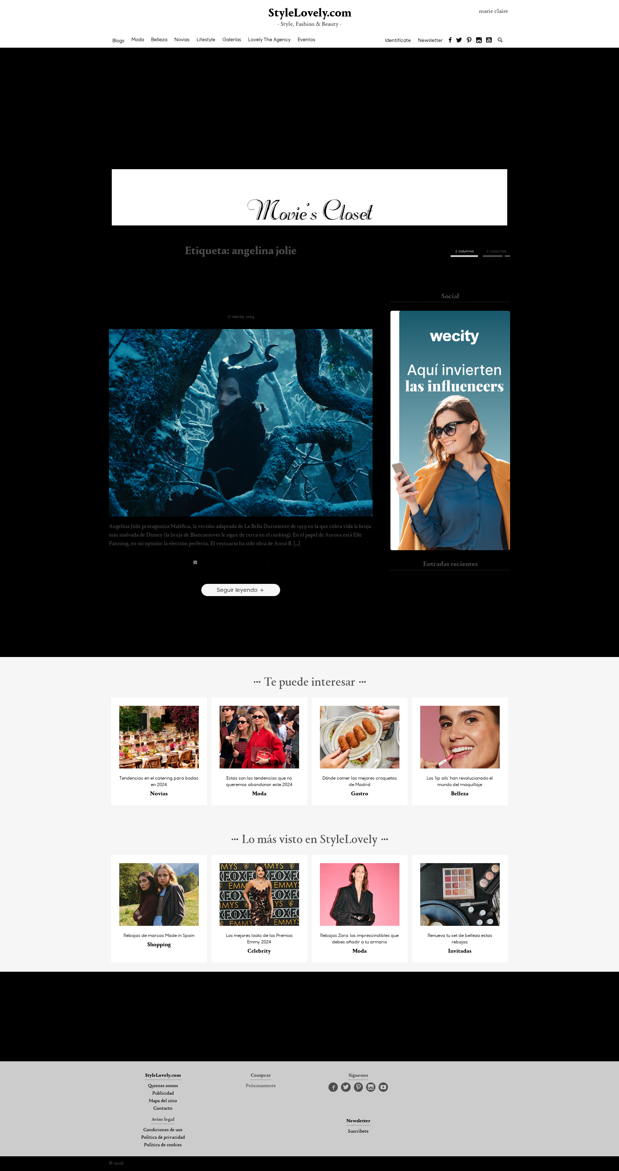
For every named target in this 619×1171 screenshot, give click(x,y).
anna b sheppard (237, 562)
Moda (137, 39)
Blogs (118, 40)
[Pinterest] (469, 40)
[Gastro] (360, 766)
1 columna (464, 250)
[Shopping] (159, 924)
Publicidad (163, 1093)
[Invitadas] (460, 924)
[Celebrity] (259, 924)
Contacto (162, 1108)
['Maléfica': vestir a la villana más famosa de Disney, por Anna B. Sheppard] (241, 423)
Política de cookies (163, 1145)
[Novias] (159, 766)
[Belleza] (460, 766)
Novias (181, 39)
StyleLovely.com (309, 13)
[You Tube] (489, 40)
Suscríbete (358, 1131)
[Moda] (259, 766)
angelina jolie (209, 562)
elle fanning (279, 562)
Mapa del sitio (163, 1101)
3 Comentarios (241, 574)
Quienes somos (163, 1086)
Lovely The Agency (269, 39)
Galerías (231, 39)
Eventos (306, 39)
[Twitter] (459, 40)
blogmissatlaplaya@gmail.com (450, 277)
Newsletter (430, 40)
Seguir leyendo (238, 589)
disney (260, 562)
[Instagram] (479, 40)
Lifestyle (206, 39)
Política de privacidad (163, 1137)
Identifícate (398, 40)
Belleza (159, 39)
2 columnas (496, 250)
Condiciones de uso (162, 1130)
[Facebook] (450, 40)
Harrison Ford (450, 644)
